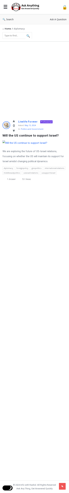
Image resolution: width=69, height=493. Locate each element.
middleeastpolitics (12, 173)
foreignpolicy (22, 168)
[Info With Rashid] (26, 7)
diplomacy (8, 168)
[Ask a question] (62, 486)
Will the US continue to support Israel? (31, 135)
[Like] (14, 120)
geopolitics (36, 168)
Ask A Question (58, 19)
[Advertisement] (34, 78)
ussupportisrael (48, 173)
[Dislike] (14, 130)
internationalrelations (54, 168)
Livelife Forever (28, 121)
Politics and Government (32, 129)
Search (10, 19)
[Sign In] (64, 7)
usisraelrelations (30, 173)
